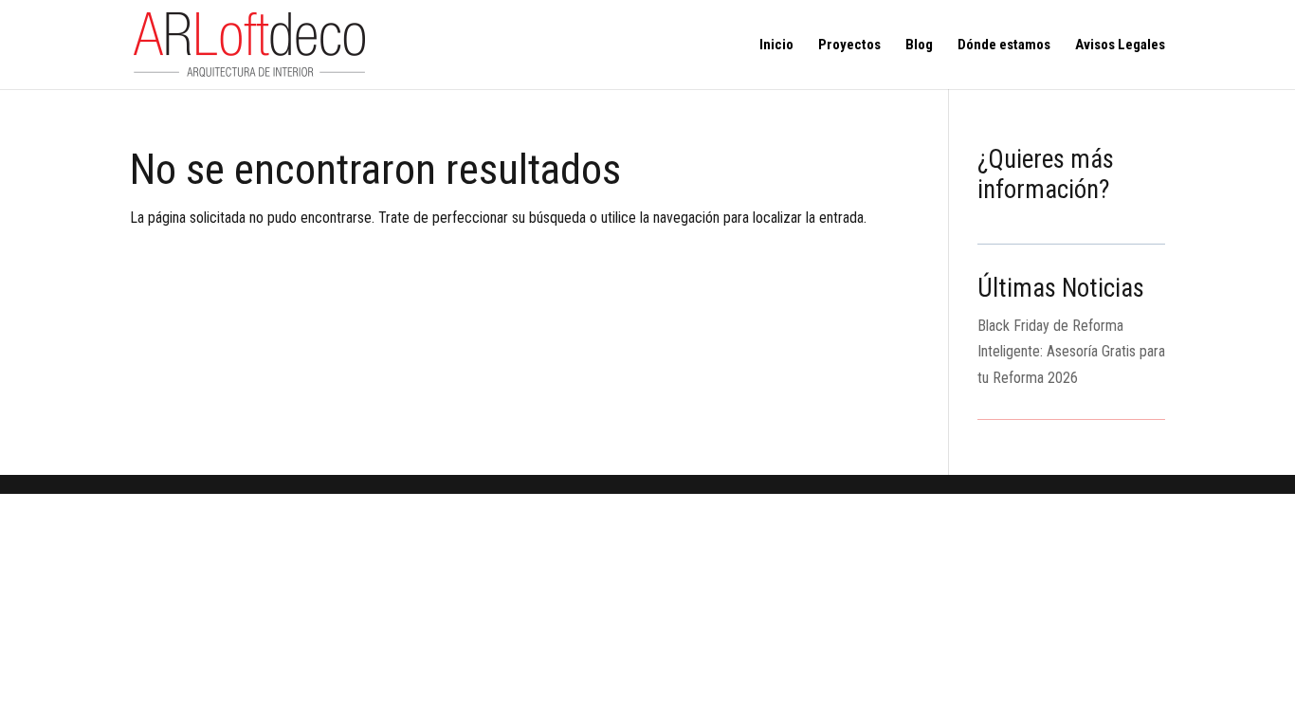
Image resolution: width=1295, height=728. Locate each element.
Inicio (776, 45)
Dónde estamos (1004, 45)
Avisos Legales (1120, 45)
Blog (919, 45)
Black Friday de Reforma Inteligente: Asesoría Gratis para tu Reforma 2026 (1071, 351)
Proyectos (849, 45)
